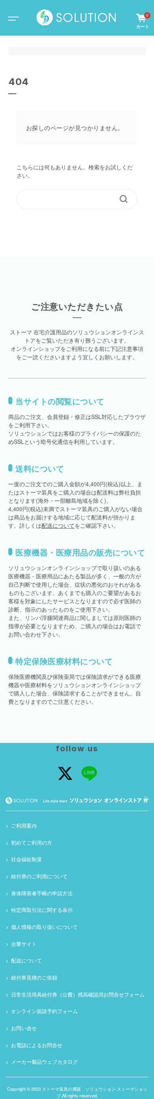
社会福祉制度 (26, 859)
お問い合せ (24, 1028)
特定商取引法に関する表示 (42, 909)
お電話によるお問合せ (36, 1045)
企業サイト (24, 943)
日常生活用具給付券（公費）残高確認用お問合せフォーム (78, 994)
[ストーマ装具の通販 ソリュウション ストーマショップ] (76, 17)
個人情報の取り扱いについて (44, 926)
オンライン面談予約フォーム (44, 1011)
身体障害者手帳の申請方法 (42, 893)
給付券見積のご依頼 (34, 977)
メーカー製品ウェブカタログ (44, 1061)
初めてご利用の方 (31, 842)
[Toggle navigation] (12, 18)
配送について (58, 525)
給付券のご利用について (39, 876)
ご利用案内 (24, 825)
